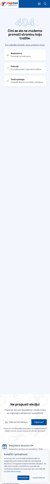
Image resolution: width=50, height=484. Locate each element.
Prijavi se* (39, 422)
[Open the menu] (39, 4)
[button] (45, 4)
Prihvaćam (23, 477)
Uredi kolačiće (38, 477)
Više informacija (14, 471)
